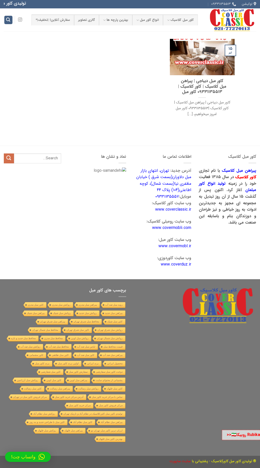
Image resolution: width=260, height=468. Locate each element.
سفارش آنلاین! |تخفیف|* (53, 20)
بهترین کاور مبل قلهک (111, 439)
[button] (28, 457)
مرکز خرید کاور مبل (80, 405)
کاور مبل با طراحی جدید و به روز (47, 422)
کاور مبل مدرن (36, 304)
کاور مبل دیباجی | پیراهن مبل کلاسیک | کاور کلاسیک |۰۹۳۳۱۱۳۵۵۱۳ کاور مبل (202, 87)
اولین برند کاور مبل (68, 363)
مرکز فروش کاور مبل (111, 405)
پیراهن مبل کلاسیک (239, 170)
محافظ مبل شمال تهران (45, 330)
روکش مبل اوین (80, 338)
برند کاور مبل (42, 363)
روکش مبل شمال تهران (110, 338)
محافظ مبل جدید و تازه (23, 338)
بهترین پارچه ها (117, 20)
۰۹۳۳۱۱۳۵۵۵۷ (167, 196)
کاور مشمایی (36, 355)
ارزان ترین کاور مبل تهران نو (107, 430)
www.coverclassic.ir (173, 209)
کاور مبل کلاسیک (182, 20)
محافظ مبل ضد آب (59, 346)
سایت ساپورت (180, 461)
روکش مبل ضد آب (30, 346)
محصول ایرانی (115, 363)
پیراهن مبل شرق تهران (52, 321)
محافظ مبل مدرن (53, 338)
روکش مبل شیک (62, 313)
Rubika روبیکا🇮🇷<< (243, 435)
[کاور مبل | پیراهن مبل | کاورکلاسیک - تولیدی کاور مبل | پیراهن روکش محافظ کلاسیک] (230, 19)
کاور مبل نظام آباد (82, 422)
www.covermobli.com (171, 228)
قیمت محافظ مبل (113, 346)
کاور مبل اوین (53, 380)
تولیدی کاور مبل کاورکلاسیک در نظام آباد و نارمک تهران (93, 413)
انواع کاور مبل (149, 20)
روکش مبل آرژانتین (27, 380)
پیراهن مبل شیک (36, 313)
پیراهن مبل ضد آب (113, 355)
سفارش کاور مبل (78, 371)
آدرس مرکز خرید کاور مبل (69, 397)
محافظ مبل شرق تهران (86, 321)
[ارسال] (9, 158)
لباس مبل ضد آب (86, 346)
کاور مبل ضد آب (85, 355)
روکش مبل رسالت (88, 388)
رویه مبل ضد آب (114, 304)
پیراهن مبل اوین (78, 380)
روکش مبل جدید (88, 313)
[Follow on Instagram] (20, 20)
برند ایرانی (93, 363)
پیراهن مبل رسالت (60, 388)
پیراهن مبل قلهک (73, 430)
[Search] (8, 20)
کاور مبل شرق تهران (78, 330)
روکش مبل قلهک (47, 430)
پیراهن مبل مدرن (88, 304)
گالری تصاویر (86, 20)
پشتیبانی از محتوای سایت (109, 380)
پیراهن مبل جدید (114, 313)
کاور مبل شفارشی (51, 371)
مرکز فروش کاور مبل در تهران (30, 397)
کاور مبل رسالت (33, 388)
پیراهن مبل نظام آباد (112, 422)
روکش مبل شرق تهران (110, 330)
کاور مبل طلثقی (60, 355)
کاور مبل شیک (115, 321)
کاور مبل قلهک (115, 388)
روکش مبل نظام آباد (44, 413)
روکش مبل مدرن (61, 304)
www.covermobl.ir (174, 246)
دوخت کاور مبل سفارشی (109, 371)
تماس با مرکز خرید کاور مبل (107, 397)
